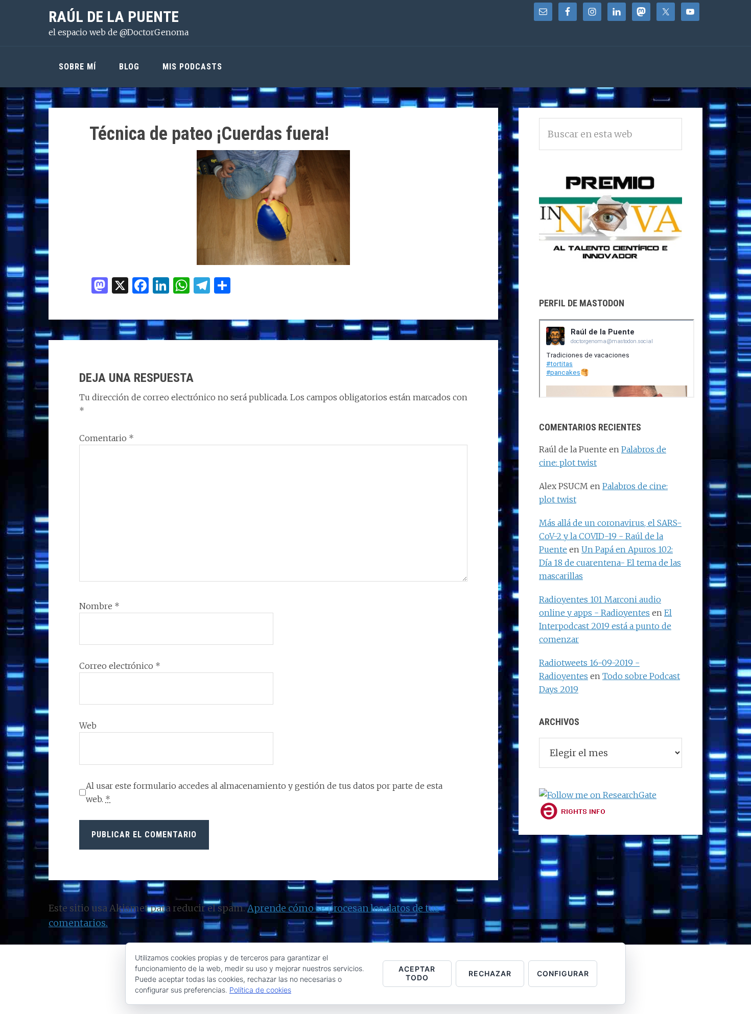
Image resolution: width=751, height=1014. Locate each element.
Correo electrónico (119, 666)
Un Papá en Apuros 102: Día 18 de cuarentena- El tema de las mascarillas (610, 562)
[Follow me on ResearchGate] (597, 795)
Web (88, 725)
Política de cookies (260, 989)
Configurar (563, 973)
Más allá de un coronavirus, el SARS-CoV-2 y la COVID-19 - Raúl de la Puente (610, 536)
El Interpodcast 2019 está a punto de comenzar (605, 626)
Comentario (106, 438)
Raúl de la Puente (114, 17)
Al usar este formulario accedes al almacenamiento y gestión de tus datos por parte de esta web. (264, 792)
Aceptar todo (416, 973)
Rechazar (489, 973)
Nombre (99, 606)
